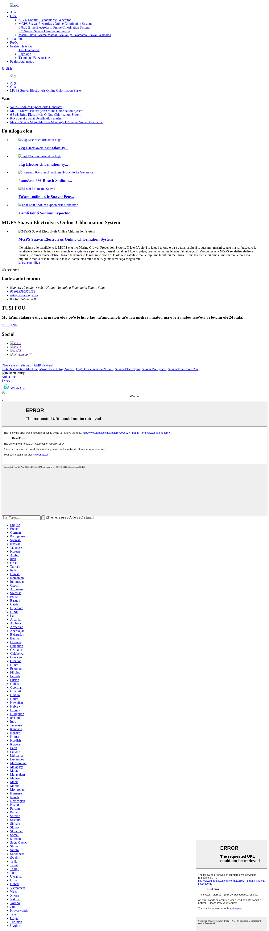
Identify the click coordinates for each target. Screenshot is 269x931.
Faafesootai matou (22, 61)
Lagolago (24, 54)
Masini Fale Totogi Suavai (56, 369)
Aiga (13, 12)
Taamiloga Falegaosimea (34, 57)
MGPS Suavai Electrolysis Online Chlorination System (55, 23)
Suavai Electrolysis (127, 369)
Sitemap (25, 365)
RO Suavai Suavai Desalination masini (44, 31)
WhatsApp (18, 388)
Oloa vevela (10, 365)
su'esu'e (23, 262)
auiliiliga (34, 262)
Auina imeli (9, 376)
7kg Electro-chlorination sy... (43, 148)
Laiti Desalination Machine (20, 369)
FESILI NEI (10, 325)
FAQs (14, 42)
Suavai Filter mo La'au (183, 369)
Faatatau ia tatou (21, 46)
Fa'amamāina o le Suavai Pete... (46, 196)
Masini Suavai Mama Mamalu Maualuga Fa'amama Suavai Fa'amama (64, 35)
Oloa (13, 16)
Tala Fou (16, 39)
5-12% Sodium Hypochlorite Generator (44, 20)
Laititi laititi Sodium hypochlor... (46, 213)
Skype (6, 380)
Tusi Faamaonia (29, 50)
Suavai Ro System (154, 369)
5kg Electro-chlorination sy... (43, 164)
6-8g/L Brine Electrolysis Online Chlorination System (54, 27)
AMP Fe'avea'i (43, 365)
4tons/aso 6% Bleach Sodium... (45, 180)
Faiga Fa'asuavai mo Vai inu (94, 369)
